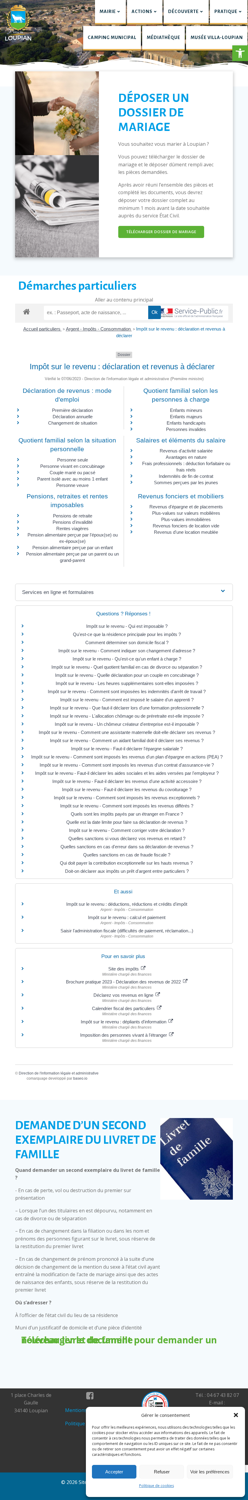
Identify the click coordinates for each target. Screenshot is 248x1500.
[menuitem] (110, 12)
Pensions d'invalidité (73, 522)
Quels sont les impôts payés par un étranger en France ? (127, 814)
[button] (240, 53)
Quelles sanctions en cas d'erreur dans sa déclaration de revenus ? (126, 846)
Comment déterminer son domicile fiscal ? (126, 642)
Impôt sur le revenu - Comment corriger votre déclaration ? (126, 830)
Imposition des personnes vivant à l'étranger (124, 1035)
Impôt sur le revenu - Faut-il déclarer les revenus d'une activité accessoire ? (126, 781)
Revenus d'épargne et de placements (186, 506)
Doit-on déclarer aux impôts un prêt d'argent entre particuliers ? (127, 871)
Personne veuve (72, 485)
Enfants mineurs (186, 410)
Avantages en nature (186, 457)
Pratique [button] (225, 11)
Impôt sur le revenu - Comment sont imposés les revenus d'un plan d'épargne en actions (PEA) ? (127, 756)
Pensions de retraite (72, 515)
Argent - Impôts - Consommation (99, 328)
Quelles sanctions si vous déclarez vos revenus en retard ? (126, 838)
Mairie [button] (108, 11)
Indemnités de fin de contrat (186, 476)
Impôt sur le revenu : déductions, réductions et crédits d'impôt (126, 904)
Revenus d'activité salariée (186, 450)
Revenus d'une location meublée (186, 532)
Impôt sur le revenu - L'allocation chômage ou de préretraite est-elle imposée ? (127, 716)
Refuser (162, 1471)
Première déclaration (72, 410)
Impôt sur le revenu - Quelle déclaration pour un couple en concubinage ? (127, 675)
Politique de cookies (156, 1485)
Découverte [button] (183, 11)
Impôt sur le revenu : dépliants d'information (124, 1021)
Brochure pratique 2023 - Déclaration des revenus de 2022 (124, 981)
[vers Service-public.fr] (190, 313)
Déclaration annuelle (73, 416)
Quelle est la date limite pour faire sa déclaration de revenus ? (126, 822)
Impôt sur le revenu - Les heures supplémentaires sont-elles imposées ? (127, 683)
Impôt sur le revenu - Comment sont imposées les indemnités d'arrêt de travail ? (127, 691)
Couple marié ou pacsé (72, 472)
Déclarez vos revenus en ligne (124, 995)
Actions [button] (142, 11)
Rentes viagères (72, 528)
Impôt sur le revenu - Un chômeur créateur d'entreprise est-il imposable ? (127, 724)
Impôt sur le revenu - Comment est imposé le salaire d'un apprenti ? (127, 699)
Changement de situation (72, 423)
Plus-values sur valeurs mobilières (186, 513)
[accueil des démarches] (26, 311)
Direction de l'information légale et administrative (59, 1073)
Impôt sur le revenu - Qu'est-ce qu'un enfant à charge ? (127, 658)
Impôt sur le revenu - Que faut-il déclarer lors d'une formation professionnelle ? (127, 707)
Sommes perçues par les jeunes (186, 482)
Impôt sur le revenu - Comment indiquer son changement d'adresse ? (126, 650)
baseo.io (80, 1078)
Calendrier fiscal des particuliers (124, 1008)
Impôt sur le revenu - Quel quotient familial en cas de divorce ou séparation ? (126, 667)
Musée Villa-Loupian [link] (217, 37)
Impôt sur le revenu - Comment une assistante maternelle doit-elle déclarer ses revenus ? (127, 732)
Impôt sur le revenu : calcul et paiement (126, 917)
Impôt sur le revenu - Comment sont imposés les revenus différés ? (126, 805)
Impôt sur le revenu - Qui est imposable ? (127, 626)
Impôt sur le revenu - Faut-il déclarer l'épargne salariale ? (127, 748)
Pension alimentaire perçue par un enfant (72, 547)
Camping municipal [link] (112, 37)
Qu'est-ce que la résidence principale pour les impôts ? (127, 634)
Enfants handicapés (186, 423)
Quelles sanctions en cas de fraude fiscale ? (126, 854)
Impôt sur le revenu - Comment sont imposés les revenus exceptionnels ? (127, 797)
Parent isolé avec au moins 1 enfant (72, 478)
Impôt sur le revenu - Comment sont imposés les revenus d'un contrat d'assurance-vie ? (127, 765)
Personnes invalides (186, 429)
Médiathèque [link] (163, 37)
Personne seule (72, 459)
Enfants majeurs (186, 416)
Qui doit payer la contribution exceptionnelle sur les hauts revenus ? (127, 863)
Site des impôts (124, 968)
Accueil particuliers (42, 328)
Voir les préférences (210, 1471)
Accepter (114, 1471)
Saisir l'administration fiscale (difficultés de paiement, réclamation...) (126, 930)
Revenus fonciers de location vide (186, 525)
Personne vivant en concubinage (72, 466)
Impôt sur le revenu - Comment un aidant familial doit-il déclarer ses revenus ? (127, 740)
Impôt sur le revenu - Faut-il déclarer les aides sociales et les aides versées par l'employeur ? (127, 773)
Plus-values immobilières (186, 519)
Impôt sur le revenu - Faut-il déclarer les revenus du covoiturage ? (126, 789)
